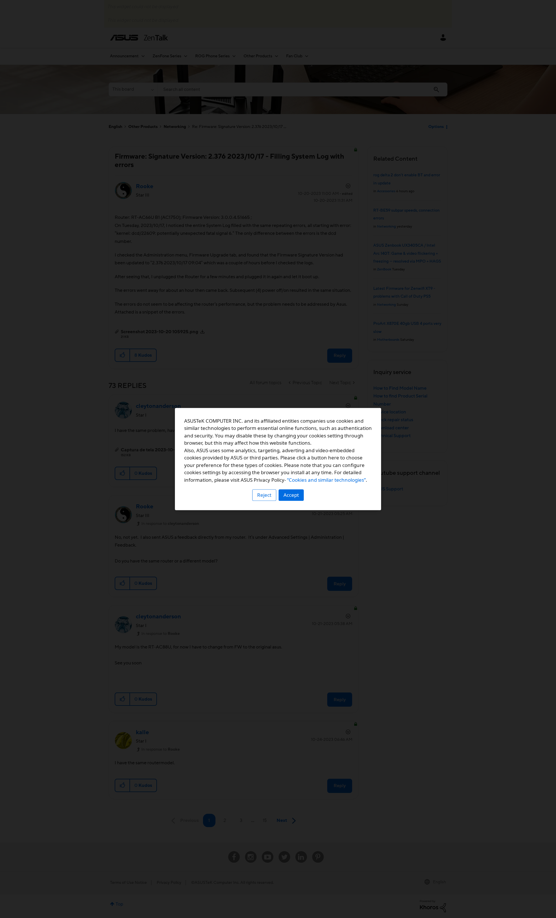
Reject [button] (264, 495)
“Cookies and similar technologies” (326, 480)
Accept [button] (291, 495)
